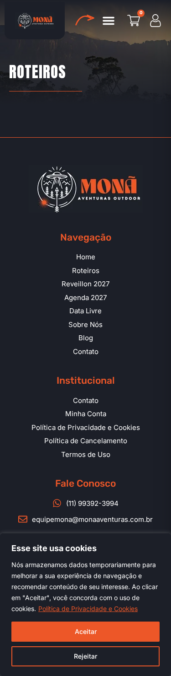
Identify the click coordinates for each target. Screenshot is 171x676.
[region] (85, 604)
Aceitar (86, 631)
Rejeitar (85, 656)
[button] (108, 20)
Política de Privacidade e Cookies (88, 608)
